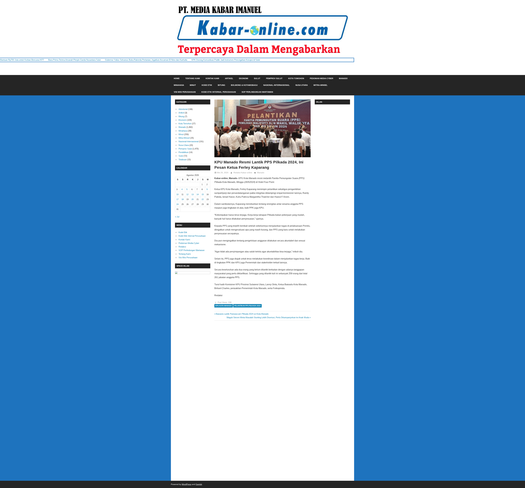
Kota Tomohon (296, 78)
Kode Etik (207, 85)
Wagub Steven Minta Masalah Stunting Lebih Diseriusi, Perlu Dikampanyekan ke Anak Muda (268, 317)
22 (203, 199)
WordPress (186, 484)
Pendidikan (183, 152)
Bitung (221, 85)
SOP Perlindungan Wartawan (257, 92)
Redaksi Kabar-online (243, 172)
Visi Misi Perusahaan (185, 92)
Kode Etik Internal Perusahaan (218, 92)
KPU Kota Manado (223, 306)
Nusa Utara (301, 85)
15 (203, 194)
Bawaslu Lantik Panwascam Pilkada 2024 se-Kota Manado (242, 314)
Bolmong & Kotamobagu (244, 85)
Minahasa (179, 85)
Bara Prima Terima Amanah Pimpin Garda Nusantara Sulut (41, 60)
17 (177, 199)
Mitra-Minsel (320, 85)
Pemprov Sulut (274, 78)
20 (192, 199)
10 (177, 194)
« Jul (177, 217)
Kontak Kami (212, 78)
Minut (193, 85)
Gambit (199, 484)
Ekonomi (243, 78)
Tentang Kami (192, 78)
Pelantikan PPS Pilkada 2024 (247, 306)
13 (192, 194)
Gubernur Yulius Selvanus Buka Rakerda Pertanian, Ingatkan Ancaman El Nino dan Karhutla (112, 60)
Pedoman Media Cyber (321, 78)
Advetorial (183, 109)
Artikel (229, 78)
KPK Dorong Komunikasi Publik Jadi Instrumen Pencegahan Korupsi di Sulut (192, 60)
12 (187, 194)
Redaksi (182, 247)
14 (197, 194)
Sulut (257, 78)
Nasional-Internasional (276, 85)
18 (182, 199)
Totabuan (183, 159)
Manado (343, 78)
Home (177, 78)
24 (177, 204)
